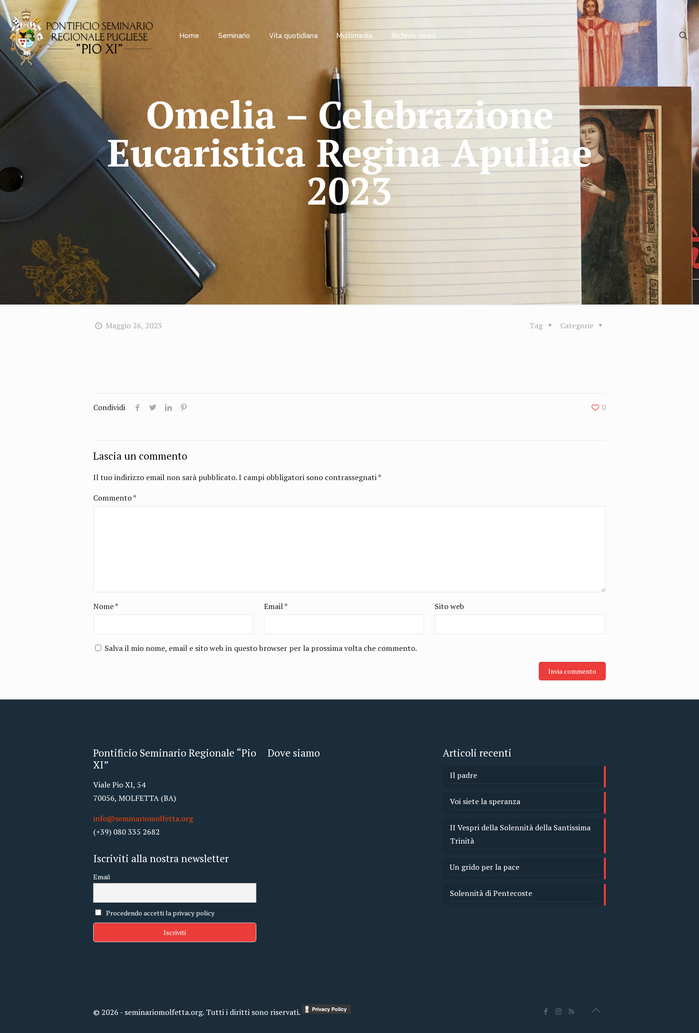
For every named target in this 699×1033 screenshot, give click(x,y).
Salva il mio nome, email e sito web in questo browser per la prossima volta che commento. (261, 648)
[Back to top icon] (596, 1010)
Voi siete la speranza (485, 801)
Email (276, 606)
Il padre (463, 775)
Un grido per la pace (484, 867)
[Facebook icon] (546, 1011)
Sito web (449, 606)
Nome (105, 606)
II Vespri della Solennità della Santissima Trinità (520, 834)
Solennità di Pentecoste (491, 893)
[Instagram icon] (558, 1011)
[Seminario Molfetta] (83, 35)
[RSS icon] (571, 1011)
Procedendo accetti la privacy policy (159, 912)
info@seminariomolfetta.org (143, 818)
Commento (114, 497)
